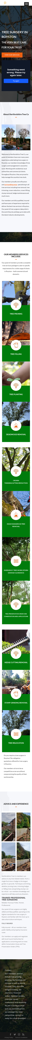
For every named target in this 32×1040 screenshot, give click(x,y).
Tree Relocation (16, 743)
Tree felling (16, 354)
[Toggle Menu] (26, 4)
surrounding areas (10, 185)
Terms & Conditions (21, 1037)
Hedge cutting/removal (16, 662)
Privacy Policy (9, 1037)
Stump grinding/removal (16, 703)
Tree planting (16, 394)
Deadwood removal (16, 434)
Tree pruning (16, 314)
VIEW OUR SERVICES (12, 55)
